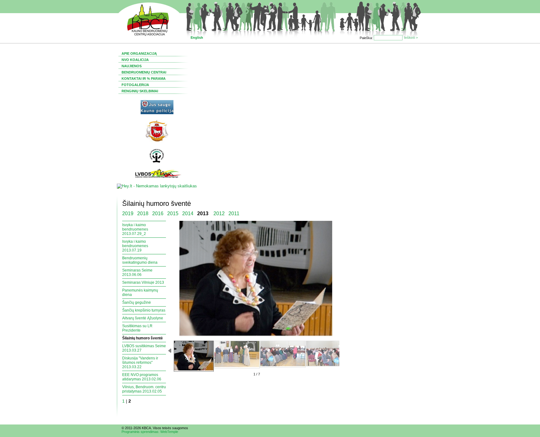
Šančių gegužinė (136, 302)
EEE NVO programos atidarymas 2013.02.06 (141, 377)
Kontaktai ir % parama (144, 78)
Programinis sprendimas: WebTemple (150, 432)
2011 (233, 213)
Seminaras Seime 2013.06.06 (137, 272)
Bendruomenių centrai (144, 72)
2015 (172, 213)
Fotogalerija (135, 85)
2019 (127, 213)
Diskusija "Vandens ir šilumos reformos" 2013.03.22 (140, 362)
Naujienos (132, 66)
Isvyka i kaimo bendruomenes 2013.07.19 (135, 245)
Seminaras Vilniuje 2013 (143, 282)
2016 (157, 213)
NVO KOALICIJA (135, 60)
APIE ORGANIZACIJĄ (139, 53)
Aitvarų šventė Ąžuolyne (142, 318)
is (166, 428)
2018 (142, 213)
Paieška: (367, 38)
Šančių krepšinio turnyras (143, 310)
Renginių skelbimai (140, 91)
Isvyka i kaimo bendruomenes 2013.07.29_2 (135, 229)
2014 (187, 213)
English (197, 37)
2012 (219, 213)
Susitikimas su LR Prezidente (137, 328)
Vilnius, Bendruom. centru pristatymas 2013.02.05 (144, 389)
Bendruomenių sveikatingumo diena (140, 260)
